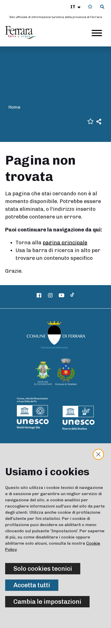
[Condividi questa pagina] (98, 121)
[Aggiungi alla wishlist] (90, 121)
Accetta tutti (31, 585)
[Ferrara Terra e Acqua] (23, 32)
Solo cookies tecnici (42, 568)
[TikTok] (72, 295)
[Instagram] (50, 295)
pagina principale (65, 242)
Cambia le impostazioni (47, 601)
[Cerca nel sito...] (102, 7)
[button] (76, 7)
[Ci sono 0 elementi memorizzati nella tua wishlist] (90, 6)
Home (14, 107)
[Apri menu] (97, 33)
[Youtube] (61, 295)
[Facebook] (39, 295)
